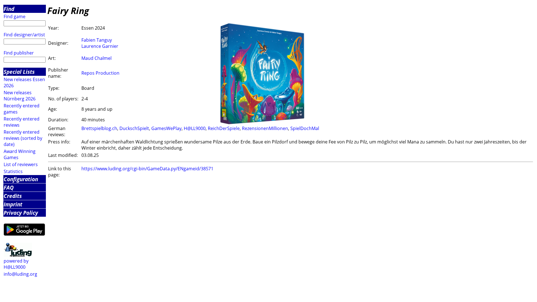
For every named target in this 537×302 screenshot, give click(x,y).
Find (9, 9)
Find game (14, 16)
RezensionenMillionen (265, 128)
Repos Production (100, 73)
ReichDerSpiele (224, 128)
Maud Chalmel (96, 58)
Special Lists (19, 72)
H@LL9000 (195, 128)
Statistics (13, 171)
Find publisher (19, 53)
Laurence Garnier (99, 46)
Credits (13, 196)
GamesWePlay (166, 128)
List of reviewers (21, 164)
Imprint (13, 204)
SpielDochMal (304, 128)
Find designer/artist (24, 35)
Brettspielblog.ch (99, 128)
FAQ (9, 187)
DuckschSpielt (134, 128)
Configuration (21, 179)
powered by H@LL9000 (16, 264)
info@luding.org (20, 274)
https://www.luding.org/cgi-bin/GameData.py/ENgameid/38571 (147, 169)
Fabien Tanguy (96, 40)
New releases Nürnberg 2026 (20, 95)
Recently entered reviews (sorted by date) (23, 138)
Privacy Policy (21, 212)
